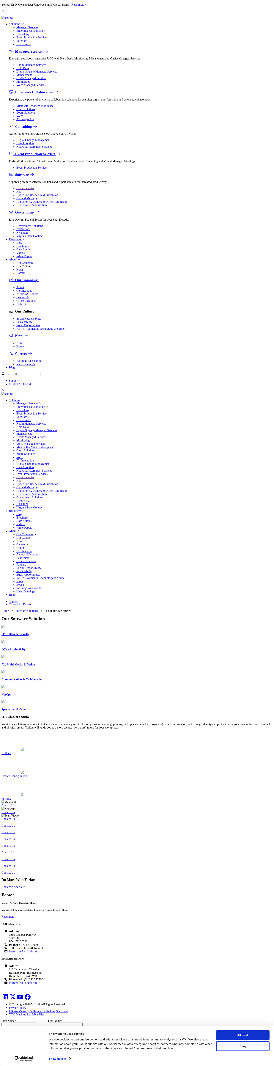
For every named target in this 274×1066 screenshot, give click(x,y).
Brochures (22, 246)
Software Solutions (26, 610)
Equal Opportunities (28, 325)
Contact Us (8, 805)
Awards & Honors (27, 294)
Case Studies (24, 249)
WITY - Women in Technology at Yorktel (40, 328)
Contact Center (25, 188)
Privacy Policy (17, 1007)
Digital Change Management (33, 140)
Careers (20, 272)
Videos (20, 252)
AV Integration (25, 119)
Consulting (22, 34)
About (13, 259)
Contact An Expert (20, 384)
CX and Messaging (27, 198)
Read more (7, 916)
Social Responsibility (28, 318)
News (19, 269)
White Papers (24, 256)
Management (24, 74)
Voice (19, 115)
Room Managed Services (31, 64)
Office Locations (26, 300)
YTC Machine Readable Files (26, 1014)
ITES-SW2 (23, 229)
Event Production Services (32, 37)
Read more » (78, 4)
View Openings (25, 364)
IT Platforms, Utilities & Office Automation (41, 201)
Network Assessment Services (34, 146)
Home (5, 610)
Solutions (15, 24)
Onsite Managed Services (31, 78)
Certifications (24, 290)
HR (18, 191)
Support (13, 380)
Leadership (22, 297)
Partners (21, 304)
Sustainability (24, 322)
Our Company (24, 262)
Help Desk (22, 68)
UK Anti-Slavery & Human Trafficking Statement (38, 1011)
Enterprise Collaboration (30, 30)
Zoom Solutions (25, 112)
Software (21, 40)
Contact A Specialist (13, 886)
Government (23, 44)
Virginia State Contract (29, 236)
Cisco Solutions (25, 109)
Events (20, 346)
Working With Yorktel (29, 360)
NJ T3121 (22, 232)
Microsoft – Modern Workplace (34, 105)
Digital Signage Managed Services (36, 71)
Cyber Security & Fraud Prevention (37, 195)
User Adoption (25, 143)
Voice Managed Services (30, 85)
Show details (57, 1058)
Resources (15, 239)
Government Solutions (29, 225)
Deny (243, 1046)
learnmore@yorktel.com (23, 951)
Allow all (242, 1035)
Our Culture (23, 537)
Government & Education (31, 205)
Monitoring (23, 81)
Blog (19, 242)
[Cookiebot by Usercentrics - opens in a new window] (24, 1059)
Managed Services (27, 27)
